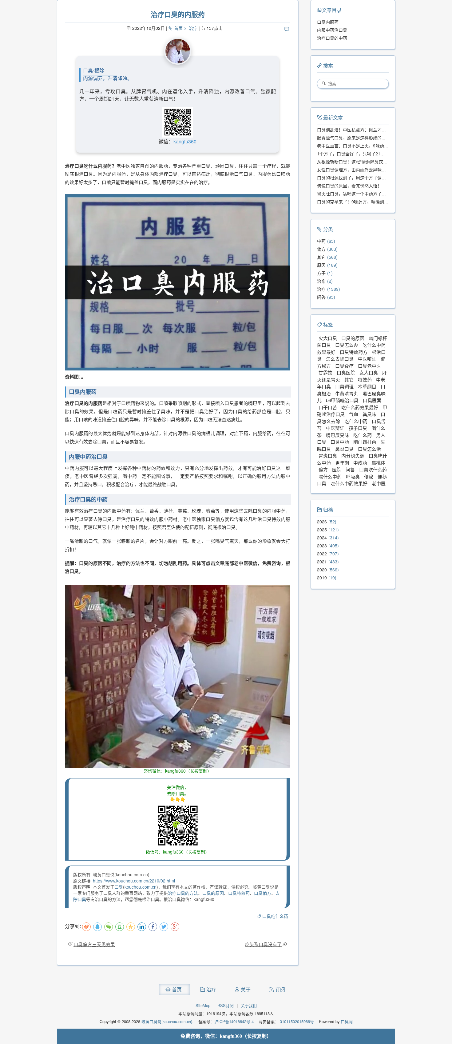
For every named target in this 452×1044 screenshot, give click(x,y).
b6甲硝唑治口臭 (342, 400)
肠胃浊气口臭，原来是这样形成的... (351, 137)
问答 (321, 297)
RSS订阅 (225, 1005)
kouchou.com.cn (141, 887)
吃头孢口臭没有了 (263, 944)
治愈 (321, 281)
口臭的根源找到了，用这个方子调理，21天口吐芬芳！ (369, 177)
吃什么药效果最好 (359, 407)
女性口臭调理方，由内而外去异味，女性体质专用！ (366, 169)
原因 (321, 265)
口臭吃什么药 (275, 916)
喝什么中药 (330, 476)
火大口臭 (328, 338)
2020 (322, 569)
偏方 (321, 249)
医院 (336, 469)
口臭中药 (340, 441)
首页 (178, 28)
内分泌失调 (352, 455)
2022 (322, 553)
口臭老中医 (369, 365)
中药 (321, 241)
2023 (322, 545)
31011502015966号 (296, 1021)
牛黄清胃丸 (346, 393)
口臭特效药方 (353, 352)
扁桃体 (378, 462)
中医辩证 (367, 358)
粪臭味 (369, 414)
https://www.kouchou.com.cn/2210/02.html (134, 881)
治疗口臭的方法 (183, 893)
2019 (322, 577)
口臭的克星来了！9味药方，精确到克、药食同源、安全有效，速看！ (383, 201)
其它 (321, 257)
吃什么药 (362, 435)
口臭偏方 (262, 893)
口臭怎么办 (346, 345)
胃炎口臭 (328, 455)
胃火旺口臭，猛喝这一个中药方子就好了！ (358, 193)
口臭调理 (344, 386)
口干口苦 (328, 407)
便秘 (368, 476)
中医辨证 (335, 428)
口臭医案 (372, 400)
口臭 (118, 887)
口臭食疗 (344, 365)
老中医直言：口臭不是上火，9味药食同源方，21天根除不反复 (376, 145)
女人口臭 (368, 372)
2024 (322, 537)
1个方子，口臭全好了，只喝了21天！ (353, 153)
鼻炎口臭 (344, 449)
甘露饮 (325, 372)
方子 (321, 273)
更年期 (342, 462)
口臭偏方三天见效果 (94, 944)
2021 (322, 561)
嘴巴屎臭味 (337, 435)
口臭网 (346, 1021)
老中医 (379, 483)
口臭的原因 (213, 893)
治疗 (193, 28)
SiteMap (203, 1005)
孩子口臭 (358, 428)
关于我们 (249, 1005)
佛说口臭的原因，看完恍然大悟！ (349, 185)
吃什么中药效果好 (349, 483)
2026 (322, 521)
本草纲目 (367, 386)
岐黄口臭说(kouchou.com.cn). (167, 1021)
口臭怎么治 (369, 449)
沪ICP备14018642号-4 (234, 1021)
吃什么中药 (355, 421)
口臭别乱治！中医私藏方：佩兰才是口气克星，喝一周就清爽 (375, 129)
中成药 (360, 462)
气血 (353, 414)
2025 (322, 529)
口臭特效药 (239, 893)
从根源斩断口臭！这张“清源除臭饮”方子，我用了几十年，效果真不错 (383, 161)
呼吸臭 (353, 476)
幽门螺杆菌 (364, 441)
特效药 (365, 379)
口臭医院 (346, 372)
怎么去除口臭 (340, 358)
